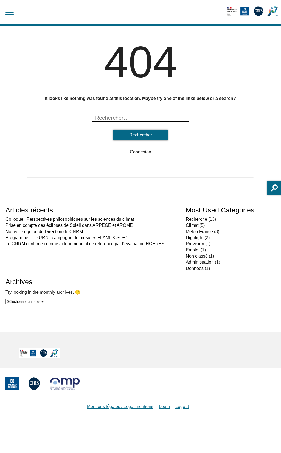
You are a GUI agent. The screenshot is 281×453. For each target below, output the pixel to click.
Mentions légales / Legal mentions (120, 406)
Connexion (140, 152)
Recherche (196, 219)
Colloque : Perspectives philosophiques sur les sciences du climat (69, 219)
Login (164, 406)
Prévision (195, 243)
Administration (200, 262)
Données (195, 268)
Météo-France (199, 231)
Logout (182, 406)
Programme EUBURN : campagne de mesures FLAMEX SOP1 (66, 237)
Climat (192, 225)
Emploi (192, 250)
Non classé (197, 256)
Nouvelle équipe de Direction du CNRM (44, 231)
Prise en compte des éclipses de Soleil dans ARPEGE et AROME (69, 225)
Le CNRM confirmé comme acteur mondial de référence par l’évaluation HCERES (85, 243)
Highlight (194, 237)
